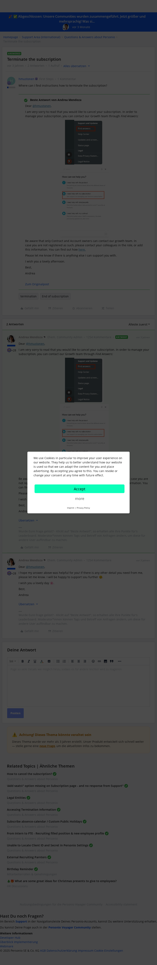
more (79, 498)
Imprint (70, 507)
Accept (79, 488)
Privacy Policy (83, 507)
